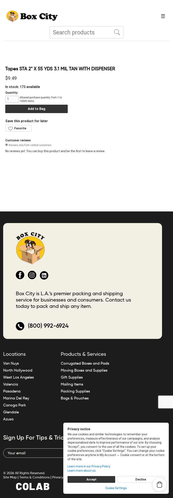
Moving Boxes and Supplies (84, 370)
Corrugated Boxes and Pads (85, 363)
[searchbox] (86, 32)
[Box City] (32, 15)
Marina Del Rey (16, 398)
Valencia (10, 384)
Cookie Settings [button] (116, 488)
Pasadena (11, 391)
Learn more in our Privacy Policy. (89, 466)
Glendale (11, 412)
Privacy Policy (62, 477)
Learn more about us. (82, 470)
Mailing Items (72, 384)
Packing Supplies (75, 391)
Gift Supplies (72, 377)
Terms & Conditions (34, 477)
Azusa (8, 419)
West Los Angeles (18, 377)
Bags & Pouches (75, 398)
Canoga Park (14, 405)
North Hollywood (17, 370)
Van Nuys (11, 363)
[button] (18, 128)
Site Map (10, 477)
